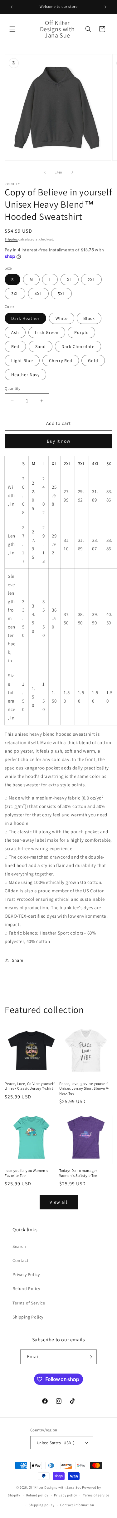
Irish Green (47, 332)
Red (15, 346)
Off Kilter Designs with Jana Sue (55, 1487)
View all (58, 1202)
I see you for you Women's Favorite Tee (26, 1173)
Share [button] (17, 960)
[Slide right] (72, 172)
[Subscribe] (89, 1356)
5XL (61, 293)
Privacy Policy (26, 1274)
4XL (38, 293)
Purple (81, 332)
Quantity (12, 388)
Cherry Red (60, 360)
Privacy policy (65, 1495)
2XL (91, 279)
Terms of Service (28, 1303)
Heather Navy (25, 374)
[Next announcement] (105, 7)
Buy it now (59, 441)
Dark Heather (25, 318)
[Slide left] (45, 172)
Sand (40, 346)
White (62, 318)
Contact (20, 1260)
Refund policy (37, 1495)
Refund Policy (26, 1288)
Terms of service (96, 1495)
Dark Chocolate (78, 346)
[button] (12, 29)
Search (19, 1246)
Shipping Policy (27, 1317)
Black (89, 318)
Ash (15, 332)
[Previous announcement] (11, 7)
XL (69, 279)
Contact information (77, 1505)
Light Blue (22, 360)
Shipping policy (42, 1505)
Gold (93, 360)
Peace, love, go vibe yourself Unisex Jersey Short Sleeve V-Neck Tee (84, 1088)
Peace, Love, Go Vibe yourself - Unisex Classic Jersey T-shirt (31, 1086)
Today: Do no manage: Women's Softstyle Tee (78, 1173)
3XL (15, 293)
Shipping (11, 239)
